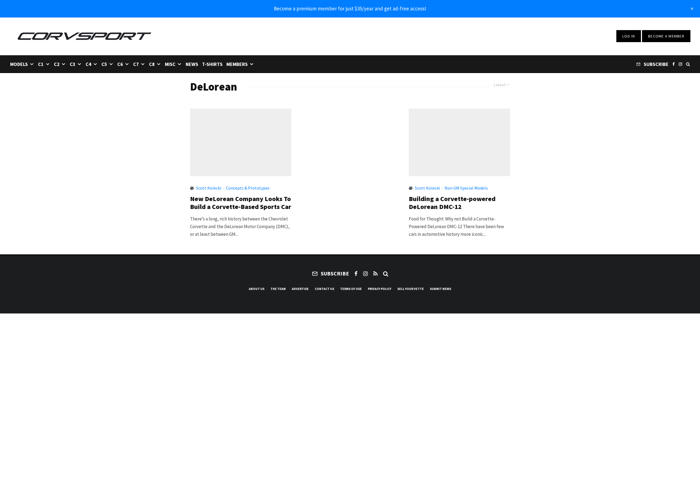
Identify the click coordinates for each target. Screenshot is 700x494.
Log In (628, 36)
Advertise (300, 289)
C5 (104, 64)
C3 (72, 64)
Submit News (440, 289)
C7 (136, 64)
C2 (57, 64)
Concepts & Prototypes (248, 188)
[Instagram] (680, 63)
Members (237, 64)
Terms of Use (351, 289)
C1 (41, 64)
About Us (256, 289)
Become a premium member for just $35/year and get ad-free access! (350, 8)
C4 (88, 64)
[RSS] (375, 273)
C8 (152, 64)
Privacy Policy (379, 289)
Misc (170, 64)
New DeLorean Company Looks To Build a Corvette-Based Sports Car (240, 203)
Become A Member (666, 36)
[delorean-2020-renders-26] (240, 142)
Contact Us (324, 289)
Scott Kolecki (208, 188)
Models (19, 64)
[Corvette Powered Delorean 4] (459, 142)
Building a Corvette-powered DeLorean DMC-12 (452, 203)
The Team (278, 289)
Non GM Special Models (466, 188)
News (192, 64)
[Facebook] (673, 63)
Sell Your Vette (410, 289)
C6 (120, 64)
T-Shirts (212, 64)
